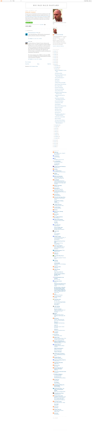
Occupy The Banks (57, 383)
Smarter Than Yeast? (58, 350)
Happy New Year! (57, 251)
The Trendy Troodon (58, 401)
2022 (55, 51)
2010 (55, 145)
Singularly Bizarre (57, 344)
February (56, 136)
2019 (55, 56)
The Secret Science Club (58, 395)
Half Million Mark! (58, 109)
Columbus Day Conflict (59, 102)
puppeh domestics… (57, 225)
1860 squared (56, 254)
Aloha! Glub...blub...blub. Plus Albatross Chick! (58, 411)
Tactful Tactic (57, 79)
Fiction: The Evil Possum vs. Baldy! (59, 402)
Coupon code (56, 223)
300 (55, 158)
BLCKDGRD (56, 179)
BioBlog (55, 173)
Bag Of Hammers (57, 217)
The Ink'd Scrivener (57, 376)
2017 (55, 59)
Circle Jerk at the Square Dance (59, 197)
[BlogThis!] (27, 26)
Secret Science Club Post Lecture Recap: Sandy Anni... (60, 75)
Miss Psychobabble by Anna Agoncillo (59, 278)
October (56, 68)
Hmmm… (55, 282)
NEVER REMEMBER (57, 375)
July (56, 128)
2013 (55, 140)
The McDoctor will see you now (59, 159)
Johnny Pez (56, 253)
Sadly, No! (56, 325)
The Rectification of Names (59, 393)
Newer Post (27, 63)
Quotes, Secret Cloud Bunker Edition (59, 391)
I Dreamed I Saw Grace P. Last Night (59, 241)
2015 (55, 62)
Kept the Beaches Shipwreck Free (60, 105)
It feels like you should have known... (59, 330)
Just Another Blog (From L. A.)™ (59, 256)
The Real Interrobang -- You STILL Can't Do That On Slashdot (59, 389)
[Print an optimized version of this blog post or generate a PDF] (29, 23)
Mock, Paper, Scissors (58, 281)
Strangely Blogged (57, 357)
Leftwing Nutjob (57, 263)
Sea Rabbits (56, 331)
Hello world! (56, 275)
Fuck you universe (57, 307)
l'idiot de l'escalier (57, 266)
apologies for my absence (58, 349)
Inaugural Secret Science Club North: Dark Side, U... (60, 122)
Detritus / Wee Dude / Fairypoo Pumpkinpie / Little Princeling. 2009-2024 (59, 315)
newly (55, 294)
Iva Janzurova (56, 372)
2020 (55, 54)
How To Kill (56, 366)
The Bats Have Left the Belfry (60, 116)
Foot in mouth (56, 380)
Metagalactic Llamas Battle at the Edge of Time (59, 274)
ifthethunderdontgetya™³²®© (33, 32)
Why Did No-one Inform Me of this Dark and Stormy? (60, 114)
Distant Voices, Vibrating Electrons (58, 212)
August (56, 126)
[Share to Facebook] (29, 26)
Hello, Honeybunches (57, 195)
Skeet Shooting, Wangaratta (58, 295)
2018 (55, 57)
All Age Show (56, 304)
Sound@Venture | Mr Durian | (59, 353)
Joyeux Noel (56, 261)
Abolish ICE (56, 267)
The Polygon (56, 382)
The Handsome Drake (58, 73)
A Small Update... (57, 202)
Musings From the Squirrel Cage (60, 283)
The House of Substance (58, 374)
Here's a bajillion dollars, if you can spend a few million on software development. (59, 247)
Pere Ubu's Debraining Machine (59, 302)
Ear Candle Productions (58, 216)
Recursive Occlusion (57, 309)
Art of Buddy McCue (57, 170)
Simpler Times (56, 337)
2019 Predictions (56, 414)
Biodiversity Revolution (58, 176)
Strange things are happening (58, 189)
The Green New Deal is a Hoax (59, 205)
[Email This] (26, 26)
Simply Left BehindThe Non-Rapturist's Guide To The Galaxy (60, 341)
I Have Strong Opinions (58, 245)
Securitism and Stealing (59, 87)
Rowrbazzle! (56, 318)
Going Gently (56, 231)
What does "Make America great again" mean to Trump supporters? (59, 320)
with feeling (56, 332)
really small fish (57, 306)
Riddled (55, 313)
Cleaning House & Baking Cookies (58, 201)
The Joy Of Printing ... (57, 386)
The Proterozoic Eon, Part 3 (58, 162)
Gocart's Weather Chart (58, 227)
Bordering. (55, 270)
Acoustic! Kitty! (57, 163)
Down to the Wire (58, 118)
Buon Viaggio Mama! (58, 85)
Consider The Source (58, 204)
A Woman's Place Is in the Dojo (60, 82)
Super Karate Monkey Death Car (60, 359)
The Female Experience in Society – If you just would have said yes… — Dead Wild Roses (60, 238)
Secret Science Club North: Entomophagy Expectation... (60, 98)
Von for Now (56, 406)
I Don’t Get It (56, 164)
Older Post (49, 63)
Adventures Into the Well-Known (60, 166)
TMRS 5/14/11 (56, 363)
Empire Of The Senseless (58, 219)
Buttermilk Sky (57, 188)
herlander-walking (57, 236)
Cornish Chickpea (57, 207)
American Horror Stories (59, 90)
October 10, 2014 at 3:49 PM (35, 59)
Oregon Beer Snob (57, 299)
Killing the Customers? (59, 107)
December (57, 65)
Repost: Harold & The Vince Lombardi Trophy (58, 244)
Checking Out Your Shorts (58, 190)
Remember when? (57, 300)
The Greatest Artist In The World (60, 371)
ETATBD (55, 222)
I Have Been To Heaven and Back (59, 220)
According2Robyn (57, 161)
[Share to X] (28, 26)
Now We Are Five (58, 112)
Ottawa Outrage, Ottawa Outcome (60, 84)
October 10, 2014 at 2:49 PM (35, 38)
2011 (55, 143)
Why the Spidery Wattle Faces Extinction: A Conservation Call (59, 178)
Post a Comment (28, 62)
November (57, 67)
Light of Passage (57, 269)
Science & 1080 (56, 174)
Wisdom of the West (57, 409)
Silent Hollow (57, 80)
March (56, 134)
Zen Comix (56, 413)
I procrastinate (56, 234)
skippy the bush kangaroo (58, 348)
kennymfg (56, 260)
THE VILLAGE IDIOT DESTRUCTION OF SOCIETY (59, 229)
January (56, 138)
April (56, 133)
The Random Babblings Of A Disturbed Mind (59, 385)
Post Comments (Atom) (34, 66)
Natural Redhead (58, 104)
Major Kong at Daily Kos (58, 272)
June (56, 129)
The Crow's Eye (57, 365)
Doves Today (56, 214)
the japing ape (56, 379)
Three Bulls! (56, 404)
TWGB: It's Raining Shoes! (58, 358)
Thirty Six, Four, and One (58, 335)
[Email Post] (45, 24)
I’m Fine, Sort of (56, 360)
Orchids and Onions (57, 296)
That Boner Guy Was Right (59, 89)
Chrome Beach (56, 194)
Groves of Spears (57, 233)
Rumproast (56, 322)
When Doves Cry (56, 167)
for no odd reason (57, 224)
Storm (55, 232)
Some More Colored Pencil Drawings (59, 171)
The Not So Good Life (57, 208)
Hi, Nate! (55, 215)
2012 (55, 141)
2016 (55, 61)
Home (38, 63)
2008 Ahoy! (56, 152)
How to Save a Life (57, 279)
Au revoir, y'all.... (56, 186)
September (57, 125)
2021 (55, 52)
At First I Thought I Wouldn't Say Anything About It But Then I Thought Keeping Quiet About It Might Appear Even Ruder (60, 182)
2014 (55, 64)
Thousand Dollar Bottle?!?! (59, 77)
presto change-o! (57, 303)
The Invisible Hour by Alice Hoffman (59, 377)
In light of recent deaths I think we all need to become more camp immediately (59, 310)
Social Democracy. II (57, 394)
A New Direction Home (57, 342)
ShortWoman (56, 334)
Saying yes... (56, 329)
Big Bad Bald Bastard (46, 5)
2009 (55, 146)
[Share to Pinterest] (30, 26)
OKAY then (56, 369)
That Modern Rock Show (58, 362)
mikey (29, 41)
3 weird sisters (56, 155)
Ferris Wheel (56, 407)
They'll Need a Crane (58, 110)
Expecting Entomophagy (59, 101)
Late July (55, 297)
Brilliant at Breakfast (58, 185)
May (56, 131)
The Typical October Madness (60, 120)
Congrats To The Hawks (58, 351)
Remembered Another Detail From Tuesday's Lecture (60, 93)
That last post (56, 405)
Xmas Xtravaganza (57, 156)
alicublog (56, 169)
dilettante (56, 209)
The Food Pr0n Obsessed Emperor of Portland (58, 368)
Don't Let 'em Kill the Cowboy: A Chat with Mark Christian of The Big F (60, 339)
